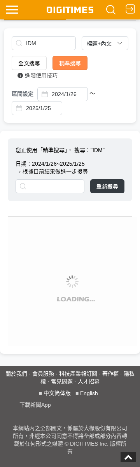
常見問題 (62, 381)
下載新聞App (35, 405)
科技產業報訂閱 (78, 374)
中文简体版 (57, 393)
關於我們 (16, 374)
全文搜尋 (29, 63)
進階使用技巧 (41, 75)
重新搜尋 (107, 186)
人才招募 (89, 381)
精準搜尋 (70, 63)
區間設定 (22, 94)
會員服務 (43, 374)
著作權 (110, 374)
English (89, 393)
